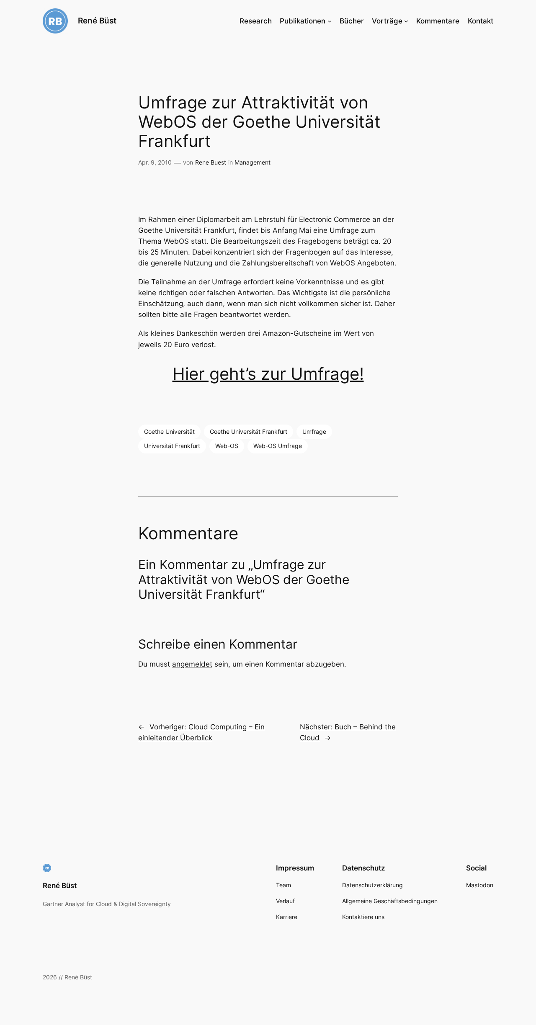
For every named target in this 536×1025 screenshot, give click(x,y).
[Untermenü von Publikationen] (329, 21)
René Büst (97, 20)
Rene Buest (210, 162)
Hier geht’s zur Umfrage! (268, 373)
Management (252, 162)
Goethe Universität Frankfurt (248, 431)
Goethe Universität (169, 431)
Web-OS (226, 445)
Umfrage (314, 431)
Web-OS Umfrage (277, 445)
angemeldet (192, 664)
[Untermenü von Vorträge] (406, 21)
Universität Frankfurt (172, 445)
